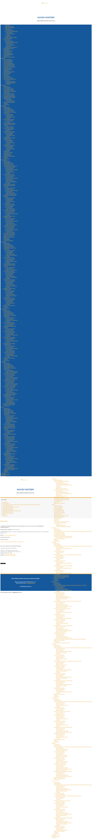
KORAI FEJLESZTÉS (8, 63)
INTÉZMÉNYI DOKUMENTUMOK (8, 50)
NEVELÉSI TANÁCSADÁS (9, 66)
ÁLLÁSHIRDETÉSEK (8, 54)
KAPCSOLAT (9, 36)
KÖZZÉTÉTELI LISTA (8, 48)
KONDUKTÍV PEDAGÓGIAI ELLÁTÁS (62, 608)
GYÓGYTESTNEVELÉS (9, 64)
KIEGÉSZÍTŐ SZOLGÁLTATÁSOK (8, 152)
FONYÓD (4, 106)
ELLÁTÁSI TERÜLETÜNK (9, 403)
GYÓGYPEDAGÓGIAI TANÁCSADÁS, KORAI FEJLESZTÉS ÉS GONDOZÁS (10, 165)
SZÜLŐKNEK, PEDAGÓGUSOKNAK (8, 240)
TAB (3, 407)
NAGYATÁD (4, 309)
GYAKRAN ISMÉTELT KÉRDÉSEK (11, 83)
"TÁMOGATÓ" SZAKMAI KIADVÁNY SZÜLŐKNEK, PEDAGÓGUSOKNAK (9, 234)
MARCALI (4, 241)
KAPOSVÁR (4, 159)
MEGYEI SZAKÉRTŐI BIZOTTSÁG (9, 28)
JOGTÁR (8, 80)
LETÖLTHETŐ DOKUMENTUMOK (10, 33)
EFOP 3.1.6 (6, 75)
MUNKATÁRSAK (9, 30)
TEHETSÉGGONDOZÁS (9, 71)
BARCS (3, 58)
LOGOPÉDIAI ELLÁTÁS (9, 65)
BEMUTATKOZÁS (8, 59)
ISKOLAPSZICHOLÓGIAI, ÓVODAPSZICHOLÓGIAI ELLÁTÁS (9, 124)
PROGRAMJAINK (7, 73)
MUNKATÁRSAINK (8, 62)
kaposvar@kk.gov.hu (10, 554)
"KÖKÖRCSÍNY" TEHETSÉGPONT (8, 154)
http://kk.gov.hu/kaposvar (10, 555)
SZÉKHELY (7, 25)
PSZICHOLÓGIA (7, 68)
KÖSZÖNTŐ (6, 86)
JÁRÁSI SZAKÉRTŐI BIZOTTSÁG (8, 70)
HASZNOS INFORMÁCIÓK (12, 31)
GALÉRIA (8, 35)
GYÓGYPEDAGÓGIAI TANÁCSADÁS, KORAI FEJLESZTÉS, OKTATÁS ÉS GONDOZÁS (10, 90)
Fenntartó (4, 475)
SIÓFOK (3, 361)
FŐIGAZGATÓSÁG (9, 26)
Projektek (4, 473)
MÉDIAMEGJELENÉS (10, 81)
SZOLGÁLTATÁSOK (10, 167)
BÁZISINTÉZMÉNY (6, 474)
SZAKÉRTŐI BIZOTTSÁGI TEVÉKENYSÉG (9, 98)
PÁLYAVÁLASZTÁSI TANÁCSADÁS (8, 39)
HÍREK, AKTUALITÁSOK (11, 37)
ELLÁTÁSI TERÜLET (8, 60)
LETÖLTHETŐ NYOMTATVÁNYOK (8, 77)
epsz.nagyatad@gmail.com (10, 535)
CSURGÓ (4, 85)
